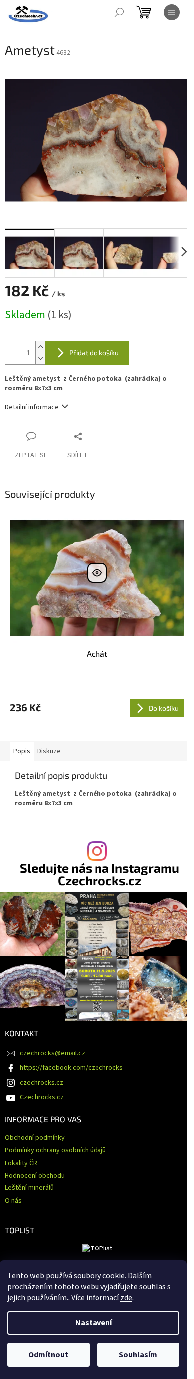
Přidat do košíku (94, 352)
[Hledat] (119, 12)
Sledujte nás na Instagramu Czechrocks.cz (99, 874)
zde (126, 1297)
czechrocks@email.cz (52, 1053)
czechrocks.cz (41, 1083)
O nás (13, 1201)
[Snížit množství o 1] (40, 358)
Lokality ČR (21, 1163)
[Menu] (172, 12)
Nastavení (93, 1322)
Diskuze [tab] (49, 751)
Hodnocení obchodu (35, 1176)
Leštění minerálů (29, 1188)
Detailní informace (32, 407)
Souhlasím (138, 1354)
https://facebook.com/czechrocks (71, 1068)
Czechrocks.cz (42, 1097)
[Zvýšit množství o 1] (40, 347)
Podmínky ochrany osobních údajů (55, 1150)
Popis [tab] (21, 751)
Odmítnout (48, 1354)
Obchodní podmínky (35, 1138)
